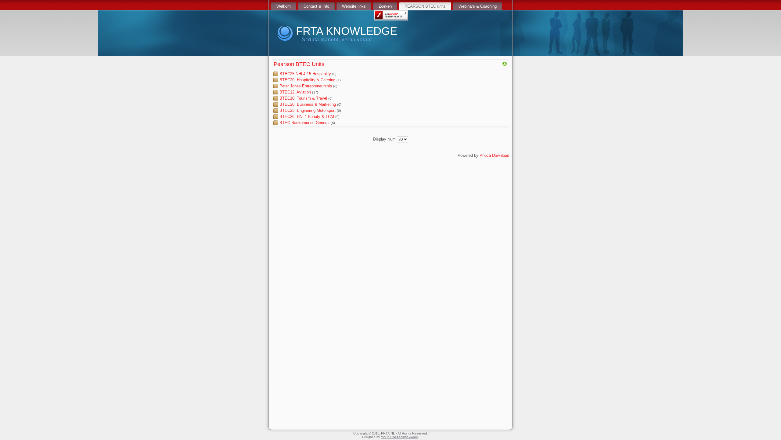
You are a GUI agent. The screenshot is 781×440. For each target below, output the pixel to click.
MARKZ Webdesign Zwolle (399, 436)
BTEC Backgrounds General (304, 122)
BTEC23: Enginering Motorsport (307, 110)
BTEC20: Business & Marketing (308, 104)
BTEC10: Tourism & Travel (303, 98)
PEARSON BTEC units (425, 6)
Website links (354, 6)
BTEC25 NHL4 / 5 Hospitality (305, 74)
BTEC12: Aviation (295, 92)
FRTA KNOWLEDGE (346, 31)
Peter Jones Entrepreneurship (305, 86)
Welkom (283, 6)
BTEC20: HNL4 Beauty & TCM (306, 116)
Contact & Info (316, 6)
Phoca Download (494, 155)
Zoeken (385, 6)
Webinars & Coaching (478, 6)
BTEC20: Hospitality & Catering (307, 80)
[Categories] (504, 65)
